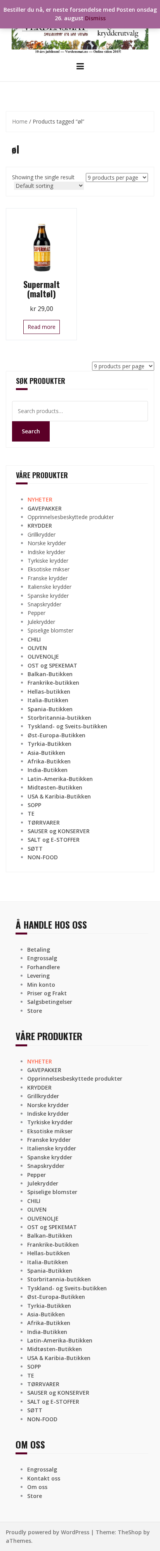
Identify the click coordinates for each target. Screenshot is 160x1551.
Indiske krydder (46, 552)
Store (34, 1010)
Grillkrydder (42, 534)
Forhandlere (43, 967)
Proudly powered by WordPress (47, 1532)
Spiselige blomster (50, 630)
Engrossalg (42, 958)
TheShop (130, 1532)
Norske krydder (47, 543)
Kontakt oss (43, 1478)
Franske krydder (48, 578)
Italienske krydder (49, 586)
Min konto (41, 984)
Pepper (36, 613)
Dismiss (95, 18)
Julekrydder (41, 621)
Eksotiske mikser (49, 569)
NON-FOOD (43, 857)
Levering (38, 975)
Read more (42, 326)
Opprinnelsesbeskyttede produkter (71, 517)
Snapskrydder (44, 604)
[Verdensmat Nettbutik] (80, 30)
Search (31, 431)
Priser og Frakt (47, 993)
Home (20, 121)
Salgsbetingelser (49, 1001)
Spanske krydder (48, 595)
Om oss (37, 1487)
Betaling (38, 949)
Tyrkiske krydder (48, 560)
